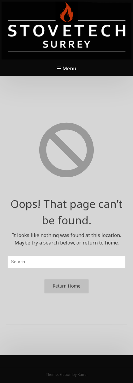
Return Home (66, 286)
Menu (68, 68)
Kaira (82, 374)
